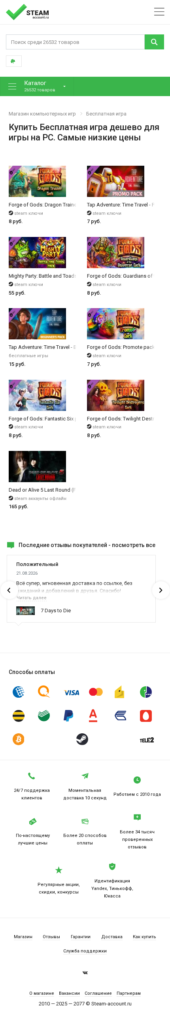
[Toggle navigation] (159, 12)
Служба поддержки (85, 951)
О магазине (41, 993)
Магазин (23, 936)
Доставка (112, 936)
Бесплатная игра (106, 114)
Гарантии (81, 936)
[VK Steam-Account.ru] (85, 974)
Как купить (144, 936)
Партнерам (129, 993)
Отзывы (51, 936)
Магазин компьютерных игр (42, 114)
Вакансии (69, 993)
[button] (37, 86)
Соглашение (98, 993)
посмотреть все (133, 545)
